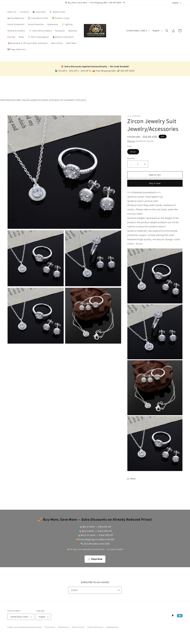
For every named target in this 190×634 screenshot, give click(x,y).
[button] (167, 30)
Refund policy (63, 627)
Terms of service (78, 627)
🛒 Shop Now (95, 559)
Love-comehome (20, 627)
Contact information (95, 627)
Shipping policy (112, 627)
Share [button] (133, 478)
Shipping (131, 141)
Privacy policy (50, 627)
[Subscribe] (118, 590)
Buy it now (155, 183)
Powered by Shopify (34, 627)
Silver (133, 151)
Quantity (131, 158)
